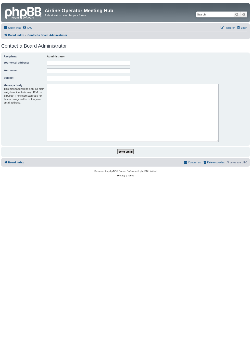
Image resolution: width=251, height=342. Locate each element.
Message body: (13, 85)
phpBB (112, 171)
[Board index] (23, 12)
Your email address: (16, 62)
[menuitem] (27, 28)
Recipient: (10, 56)
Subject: (9, 77)
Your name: (11, 70)
